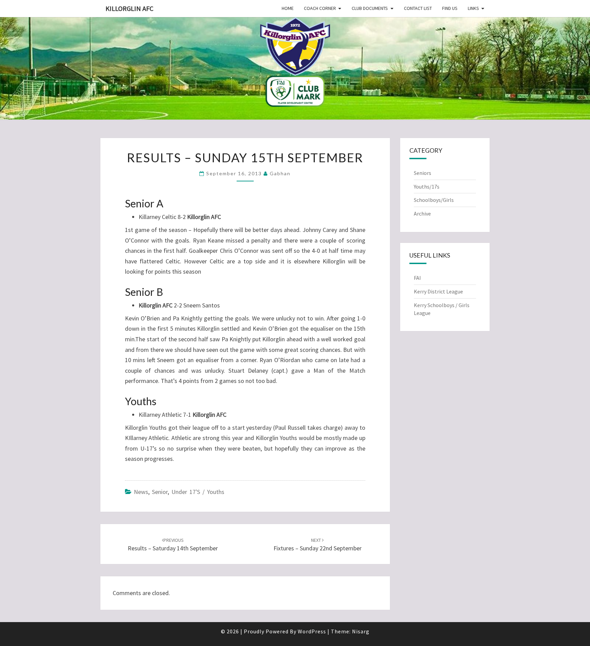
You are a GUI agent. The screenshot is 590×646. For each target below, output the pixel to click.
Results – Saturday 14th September (173, 544)
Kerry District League (438, 291)
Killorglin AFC (129, 8)
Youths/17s (426, 186)
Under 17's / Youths (197, 492)
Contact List (418, 8)
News (141, 492)
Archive (422, 213)
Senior (160, 492)
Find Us (450, 8)
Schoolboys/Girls (434, 199)
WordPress (312, 631)
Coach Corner (320, 8)
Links (473, 8)
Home (288, 8)
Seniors (422, 172)
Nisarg (360, 631)
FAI (417, 277)
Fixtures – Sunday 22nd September (317, 544)
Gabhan (280, 173)
